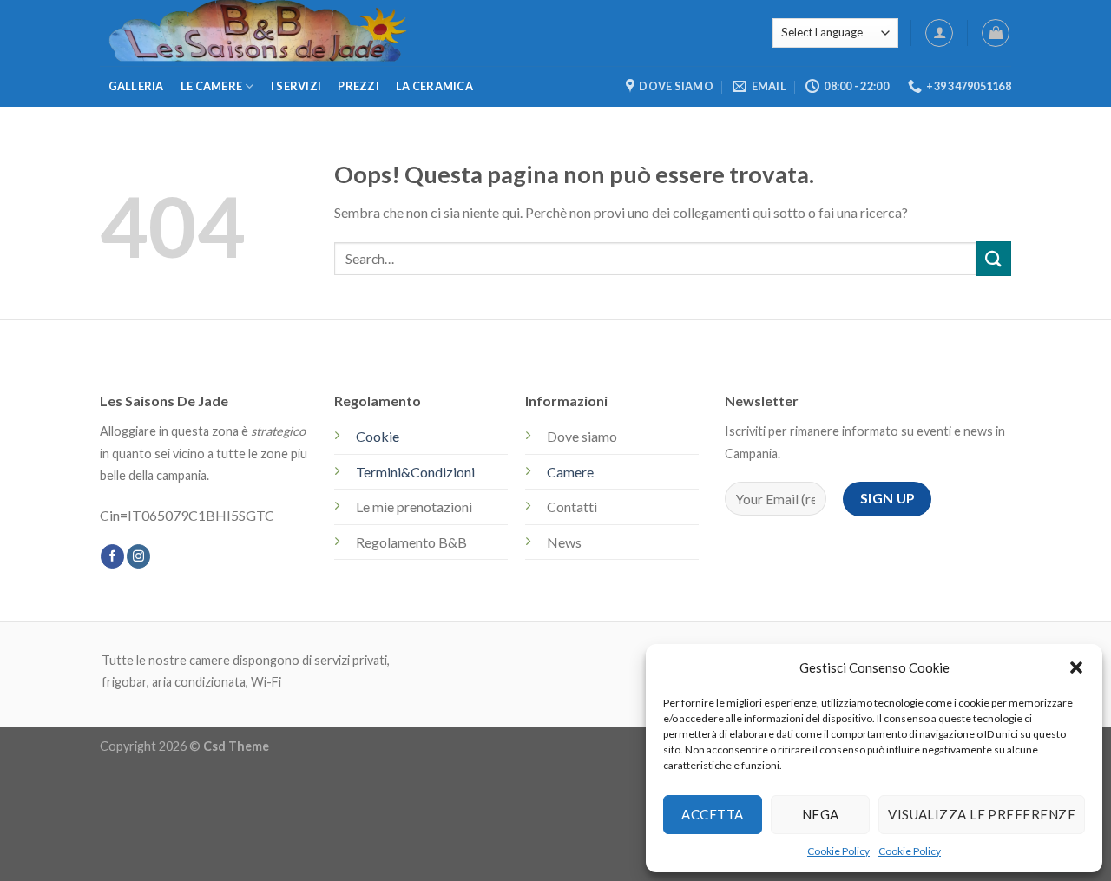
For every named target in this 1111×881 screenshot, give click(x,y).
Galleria (136, 86)
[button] (1076, 667)
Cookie (377, 436)
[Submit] (993, 258)
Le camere (211, 86)
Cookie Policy (838, 851)
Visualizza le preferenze (981, 814)
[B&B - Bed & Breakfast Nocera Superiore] (403, 33)
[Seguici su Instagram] (138, 556)
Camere (570, 472)
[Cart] (995, 33)
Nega (820, 814)
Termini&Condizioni (415, 472)
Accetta (712, 814)
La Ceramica (434, 86)
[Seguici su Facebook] (112, 556)
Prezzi (358, 86)
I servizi (296, 86)
